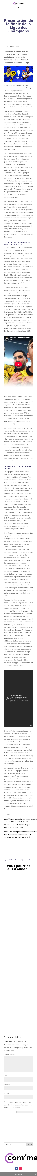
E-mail (7, 1084)
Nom (6, 1075)
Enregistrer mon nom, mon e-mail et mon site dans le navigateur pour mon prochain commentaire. (18, 1105)
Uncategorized (14, 906)
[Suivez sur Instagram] (20, 1168)
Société (8, 1009)
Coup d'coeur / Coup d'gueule (15, 958)
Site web (7, 1093)
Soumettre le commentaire (25, 1112)
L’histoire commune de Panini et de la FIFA (18, 903)
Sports (8, 906)
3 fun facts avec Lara (12, 1007)
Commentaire (9, 1054)
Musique (12, 961)
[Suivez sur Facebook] (16, 1168)
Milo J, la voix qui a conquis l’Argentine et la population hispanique (18, 955)
